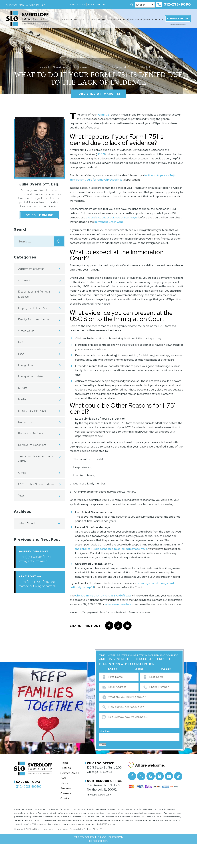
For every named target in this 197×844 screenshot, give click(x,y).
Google (150, 776)
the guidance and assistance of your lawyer (112, 217)
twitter (118, 625)
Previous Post (35, 551)
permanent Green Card (108, 222)
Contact (157, 19)
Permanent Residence (31, 433)
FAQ (125, 19)
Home (64, 762)
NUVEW (97, 829)
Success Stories (111, 19)
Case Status (77, 4)
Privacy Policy (61, 829)
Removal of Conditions (32, 445)
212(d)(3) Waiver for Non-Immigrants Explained (36, 559)
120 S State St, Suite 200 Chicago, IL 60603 (104, 770)
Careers (65, 793)
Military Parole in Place (32, 410)
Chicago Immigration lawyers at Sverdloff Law (103, 595)
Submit (102, 745)
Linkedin (127, 625)
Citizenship (25, 280)
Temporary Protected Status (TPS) (35, 458)
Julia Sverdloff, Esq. (39, 184)
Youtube (169, 776)
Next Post (27, 576)
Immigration (81, 19)
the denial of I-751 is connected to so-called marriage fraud (111, 549)
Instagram (159, 776)
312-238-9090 (177, 4)
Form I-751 (103, 114)
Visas (21, 495)
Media (22, 399)
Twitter (141, 776)
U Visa (22, 472)
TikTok (178, 776)
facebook (109, 625)
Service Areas (69, 773)
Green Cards (26, 331)
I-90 (21, 353)
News (147, 19)
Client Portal (96, 4)
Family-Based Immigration (34, 319)
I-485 (21, 342)
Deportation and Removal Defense (34, 294)
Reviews (95, 19)
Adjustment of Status (31, 268)
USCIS (101, 154)
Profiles (67, 19)
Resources (136, 19)
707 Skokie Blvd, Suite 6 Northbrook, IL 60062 (103, 787)
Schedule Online (178, 18)
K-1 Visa (22, 388)
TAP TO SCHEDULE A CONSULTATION (98, 838)
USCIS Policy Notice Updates (36, 484)
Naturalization (26, 422)
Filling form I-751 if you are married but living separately (37, 584)
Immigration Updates (31, 376)
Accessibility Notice (80, 829)
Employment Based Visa (33, 308)
